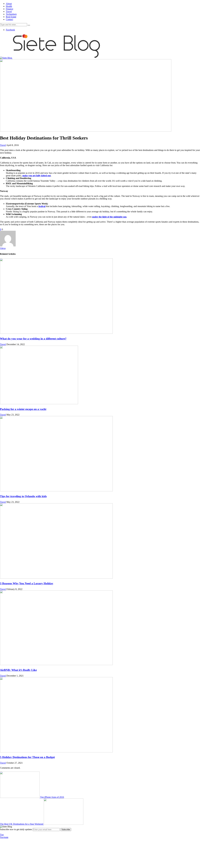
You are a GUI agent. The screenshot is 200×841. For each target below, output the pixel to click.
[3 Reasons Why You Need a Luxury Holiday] (56, 578)
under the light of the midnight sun (109, 217)
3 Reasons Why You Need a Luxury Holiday (26, 583)
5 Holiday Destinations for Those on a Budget (27, 757)
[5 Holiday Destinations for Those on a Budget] (56, 751)
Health (9, 6)
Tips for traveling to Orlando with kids (23, 496)
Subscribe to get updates (16, 829)
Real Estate (11, 17)
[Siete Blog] (50, 58)
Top (2, 834)
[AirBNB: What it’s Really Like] (56, 664)
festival (42, 206)
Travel (9, 11)
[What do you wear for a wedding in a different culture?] (56, 333)
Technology (11, 14)
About (9, 3)
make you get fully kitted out (36, 175)
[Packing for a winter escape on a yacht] (39, 403)
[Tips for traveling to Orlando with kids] (56, 490)
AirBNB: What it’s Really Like (18, 670)
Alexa (3, 248)
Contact (9, 19)
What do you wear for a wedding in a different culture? (33, 338)
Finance (9, 9)
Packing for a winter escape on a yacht (23, 409)
